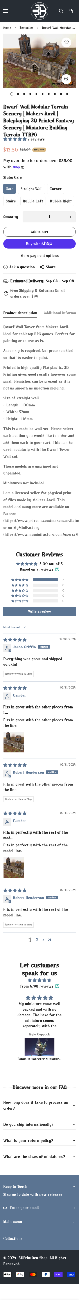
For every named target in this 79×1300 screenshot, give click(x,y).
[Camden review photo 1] (13, 742)
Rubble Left (33, 201)
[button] (71, 11)
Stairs (11, 201)
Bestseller (26, 27)
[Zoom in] (66, 79)
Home (7, 27)
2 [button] (37, 939)
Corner (56, 188)
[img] (15, 639)
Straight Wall (31, 188)
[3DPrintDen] (39, 11)
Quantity (10, 216)
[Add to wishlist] (66, 42)
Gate (9, 188)
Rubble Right (61, 201)
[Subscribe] (71, 1208)
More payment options (39, 255)
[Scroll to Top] (71, 1276)
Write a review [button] (39, 611)
